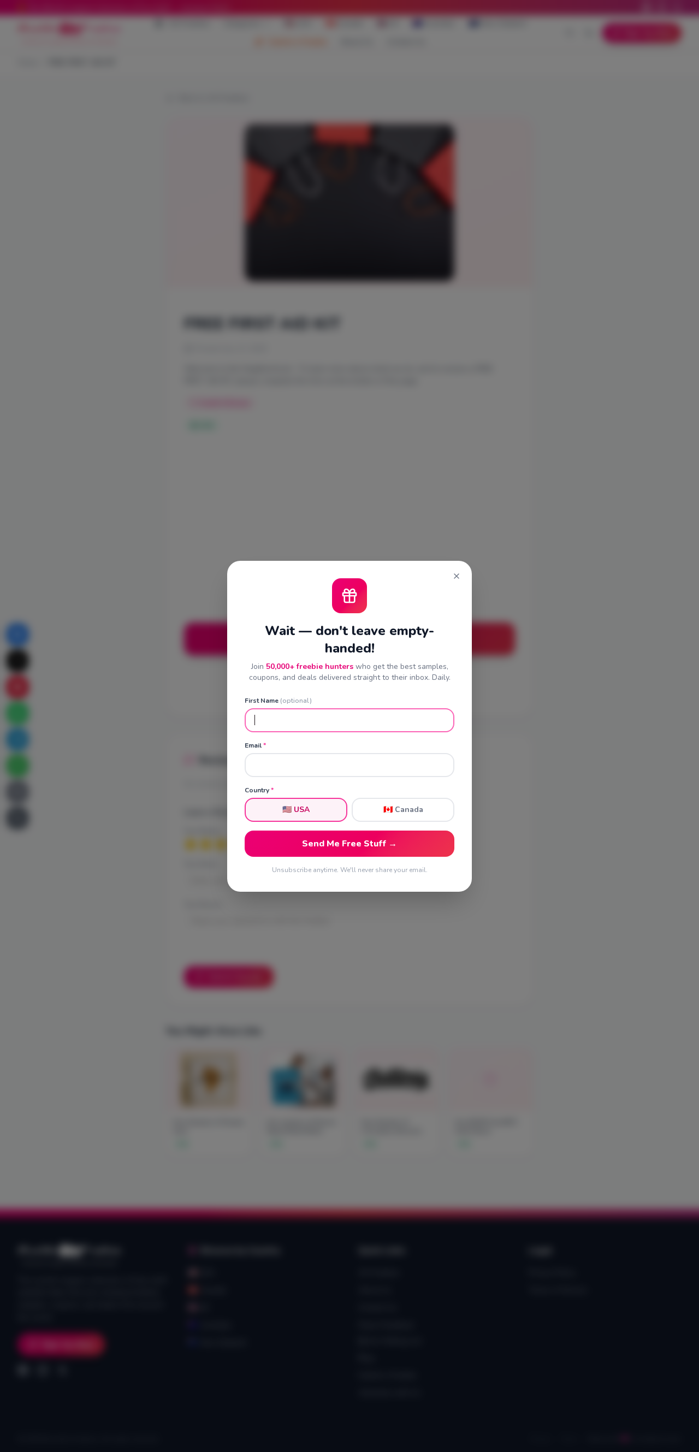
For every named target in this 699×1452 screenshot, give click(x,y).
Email (255, 745)
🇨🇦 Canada (403, 809)
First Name (278, 700)
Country (259, 790)
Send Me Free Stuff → (349, 844)
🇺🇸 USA (296, 809)
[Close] (456, 576)
